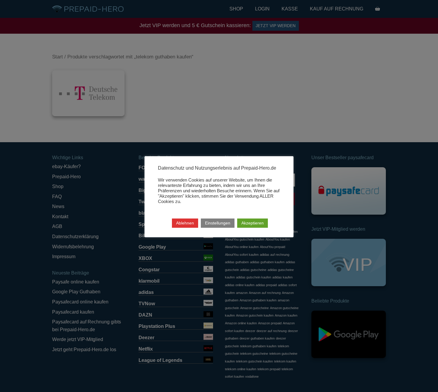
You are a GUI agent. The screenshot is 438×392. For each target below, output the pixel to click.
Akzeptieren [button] (252, 223)
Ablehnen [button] (185, 223)
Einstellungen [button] (217, 223)
